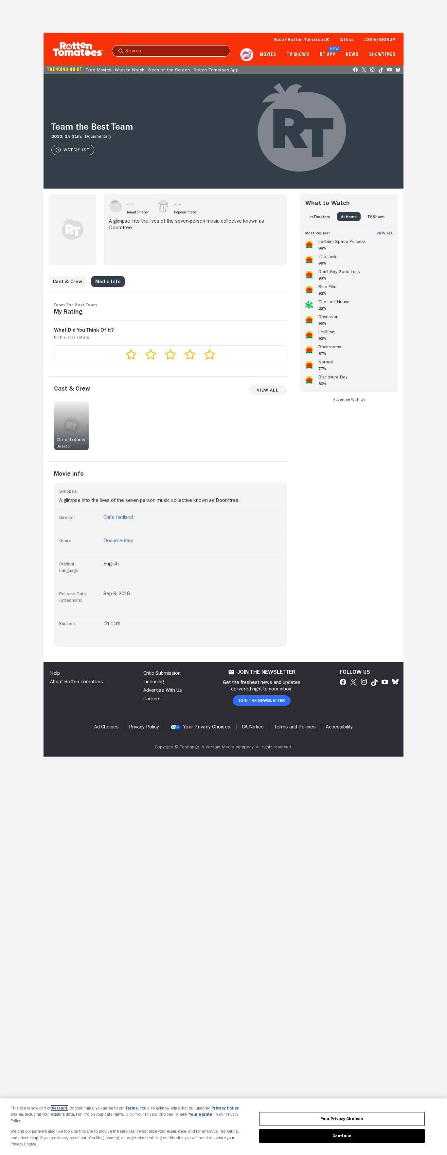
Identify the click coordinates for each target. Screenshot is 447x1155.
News (352, 54)
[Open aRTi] (247, 54)
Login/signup (379, 39)
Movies (268, 54)
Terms (132, 1108)
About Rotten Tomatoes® (302, 39)
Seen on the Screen (169, 69)
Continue (341, 1136)
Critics (346, 39)
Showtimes (382, 54)
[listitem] (349, 243)
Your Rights (200, 1114)
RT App (327, 54)
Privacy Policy (225, 1108)
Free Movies (98, 69)
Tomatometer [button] (138, 212)
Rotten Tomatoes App (216, 69)
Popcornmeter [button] (186, 212)
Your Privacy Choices (206, 726)
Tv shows (298, 54)
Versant (59, 1108)
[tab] (319, 216)
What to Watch (129, 69)
